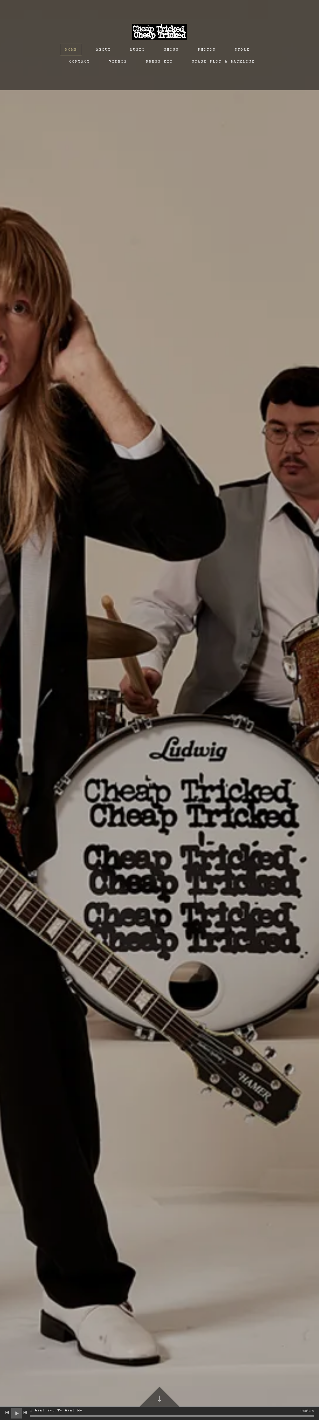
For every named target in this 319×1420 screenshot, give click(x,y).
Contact (79, 61)
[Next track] (25, 1412)
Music (137, 49)
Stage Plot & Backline (223, 61)
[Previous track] (7, 1412)
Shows (171, 49)
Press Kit (159, 61)
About (103, 49)
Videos (118, 61)
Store (242, 49)
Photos (207, 49)
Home (71, 49)
